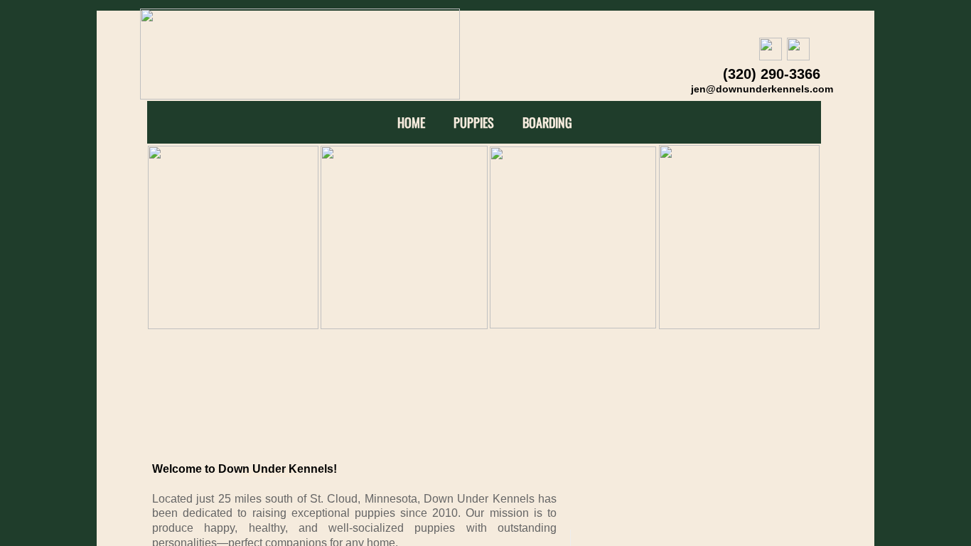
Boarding (547, 122)
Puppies (474, 122)
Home (411, 122)
